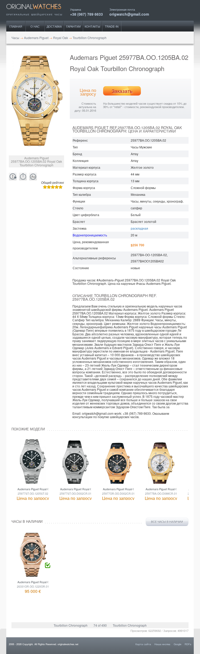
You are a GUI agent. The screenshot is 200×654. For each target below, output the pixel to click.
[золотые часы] (33, 177)
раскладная (139, 228)
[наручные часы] (38, 11)
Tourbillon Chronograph (71, 625)
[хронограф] (23, 177)
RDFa (188, 644)
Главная (15, 26)
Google (177, 644)
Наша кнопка (162, 644)
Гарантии (73, 26)
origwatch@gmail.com (129, 13)
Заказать (122, 90)
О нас (35, 26)
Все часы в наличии (167, 522)
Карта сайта (143, 644)
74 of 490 (100, 625)
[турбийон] (13, 177)
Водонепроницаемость (90, 235)
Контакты (92, 26)
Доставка (54, 26)
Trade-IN (111, 26)
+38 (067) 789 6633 (86, 13)
